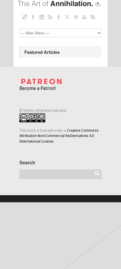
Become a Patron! (37, 88)
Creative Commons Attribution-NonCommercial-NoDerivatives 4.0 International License (58, 135)
